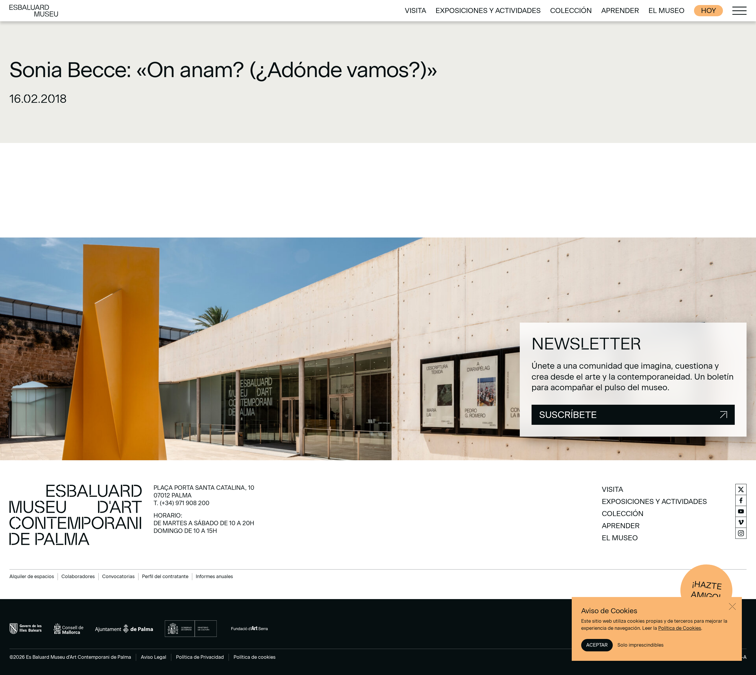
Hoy (708, 10)
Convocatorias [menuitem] (118, 576)
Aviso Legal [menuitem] (153, 657)
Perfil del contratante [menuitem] (165, 576)
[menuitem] (415, 10)
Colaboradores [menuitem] (78, 576)
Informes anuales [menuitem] (214, 576)
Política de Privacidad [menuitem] (200, 657)
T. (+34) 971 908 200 (181, 503)
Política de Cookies (679, 628)
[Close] (732, 606)
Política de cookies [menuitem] (255, 657)
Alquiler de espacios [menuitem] (31, 576)
